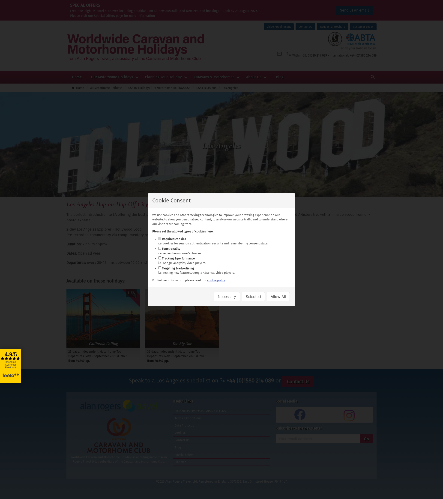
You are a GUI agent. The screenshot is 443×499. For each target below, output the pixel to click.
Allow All (278, 296)
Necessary (227, 296)
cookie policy (216, 280)
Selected (253, 296)
